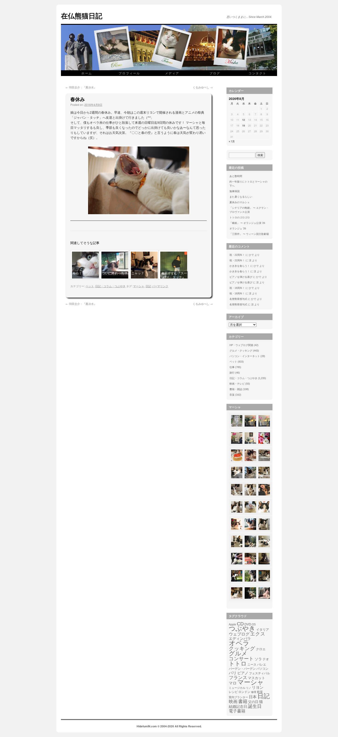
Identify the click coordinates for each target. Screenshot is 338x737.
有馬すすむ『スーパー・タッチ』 (174, 275)
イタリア (262, 629)
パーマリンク (160, 286)
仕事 (232, 367)
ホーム (86, 73)
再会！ (77, 273)
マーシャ (138, 286)
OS (254, 624)
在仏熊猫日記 (81, 15)
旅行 (232, 372)
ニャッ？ (137, 273)
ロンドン (244, 692)
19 (243, 125)
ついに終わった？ (115, 273)
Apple (232, 624)
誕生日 (255, 706)
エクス (257, 634)
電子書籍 (237, 711)
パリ (233, 673)
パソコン (262, 668)
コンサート (241, 659)
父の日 (253, 702)
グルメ (238, 653)
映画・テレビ (237, 383)
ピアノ (242, 673)
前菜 (260, 692)
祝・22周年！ (237, 254)
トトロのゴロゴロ (239, 217)
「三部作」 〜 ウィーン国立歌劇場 (249, 234)
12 (243, 119)
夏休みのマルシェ (239, 202)
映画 (233, 702)
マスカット (256, 678)
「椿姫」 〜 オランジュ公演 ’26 (247, 223)
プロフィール (129, 73)
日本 (253, 697)
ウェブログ (239, 634)
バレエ (261, 664)
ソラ (258, 659)
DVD (247, 624)
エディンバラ (240, 639)
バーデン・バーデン (242, 668)
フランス (238, 677)
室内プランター (238, 697)
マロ (233, 683)
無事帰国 (234, 191)
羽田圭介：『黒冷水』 (81, 87)
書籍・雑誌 (235, 389)
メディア (172, 73)
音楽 (232, 394)
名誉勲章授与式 (238, 299)
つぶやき (242, 629)
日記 (148, 286)
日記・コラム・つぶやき (110, 286)
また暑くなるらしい (240, 196)
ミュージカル (237, 687)
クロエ (261, 649)
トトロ (238, 663)
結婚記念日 (238, 707)
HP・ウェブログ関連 (241, 345)
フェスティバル (259, 673)
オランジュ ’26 (237, 228)
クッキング (242, 649)
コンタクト (257, 73)
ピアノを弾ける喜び (240, 277)
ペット (90, 286)
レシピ (233, 692)
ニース (251, 664)
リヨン (258, 688)
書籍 (242, 701)
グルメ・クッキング (240, 350)
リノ (248, 687)
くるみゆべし (203, 87)
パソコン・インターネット (244, 356)
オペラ (239, 643)
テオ (266, 659)
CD (240, 624)
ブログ (214, 73)
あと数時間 (235, 176)
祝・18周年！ (237, 288)
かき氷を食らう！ (239, 265)
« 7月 (232, 141)
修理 (253, 692)
